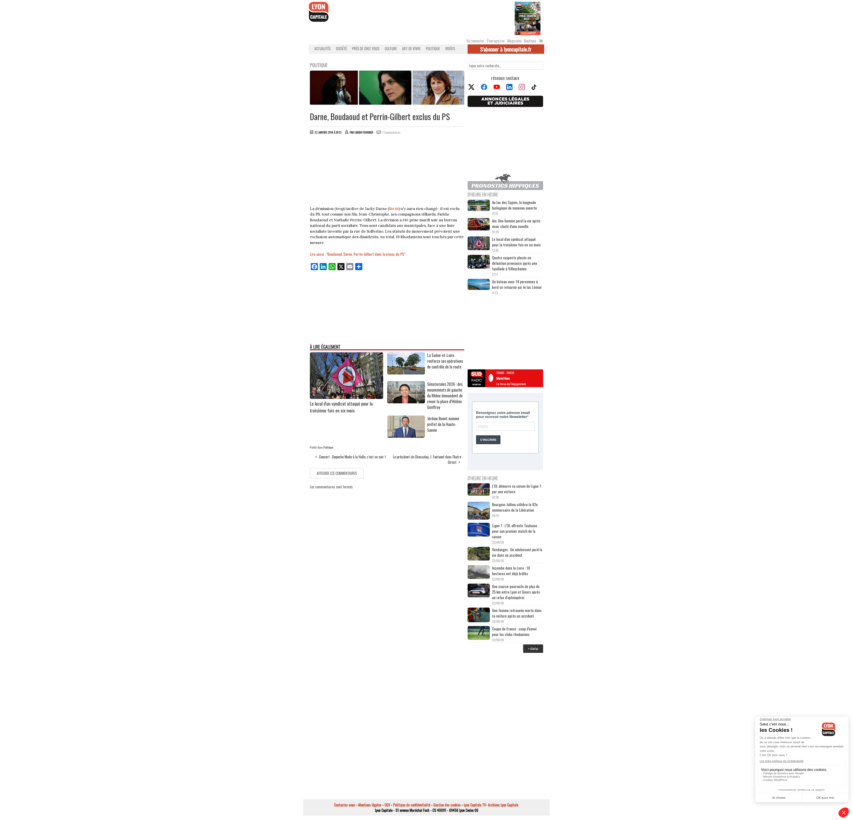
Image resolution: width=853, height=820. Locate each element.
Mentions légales (369, 805)
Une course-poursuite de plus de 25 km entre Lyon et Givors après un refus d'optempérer (516, 592)
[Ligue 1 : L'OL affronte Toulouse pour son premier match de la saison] (479, 530)
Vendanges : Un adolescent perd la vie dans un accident (517, 552)
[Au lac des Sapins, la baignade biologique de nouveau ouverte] (479, 206)
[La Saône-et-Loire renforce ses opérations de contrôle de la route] (406, 373)
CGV (387, 805)
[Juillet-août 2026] (527, 18)
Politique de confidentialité (411, 805)
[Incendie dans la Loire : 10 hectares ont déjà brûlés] (479, 572)
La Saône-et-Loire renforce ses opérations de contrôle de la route (445, 361)
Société (341, 48)
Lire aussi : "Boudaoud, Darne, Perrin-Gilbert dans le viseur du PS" (357, 254)
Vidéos (450, 48)
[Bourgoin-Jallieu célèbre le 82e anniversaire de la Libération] (479, 511)
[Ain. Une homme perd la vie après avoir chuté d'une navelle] (479, 225)
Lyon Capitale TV (475, 805)
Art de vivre (411, 48)
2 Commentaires (391, 132)
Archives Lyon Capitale (503, 805)
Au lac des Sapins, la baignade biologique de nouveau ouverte (514, 205)
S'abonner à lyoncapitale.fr (506, 49)
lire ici (394, 208)
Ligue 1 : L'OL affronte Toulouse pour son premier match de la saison (514, 531)
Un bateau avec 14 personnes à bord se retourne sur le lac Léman (517, 284)
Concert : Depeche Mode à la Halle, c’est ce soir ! (352, 457)
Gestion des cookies (447, 805)
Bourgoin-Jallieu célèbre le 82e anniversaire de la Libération (515, 507)
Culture (391, 48)
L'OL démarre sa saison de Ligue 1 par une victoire (516, 488)
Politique (433, 48)
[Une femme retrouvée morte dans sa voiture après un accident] (479, 616)
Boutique (530, 41)
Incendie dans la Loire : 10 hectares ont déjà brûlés (511, 570)
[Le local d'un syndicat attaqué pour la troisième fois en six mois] (346, 397)
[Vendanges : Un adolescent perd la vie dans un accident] (479, 554)
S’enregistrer (496, 41)
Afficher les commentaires (337, 473)
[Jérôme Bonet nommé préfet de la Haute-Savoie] (406, 436)
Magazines (514, 41)
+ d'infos (533, 648)
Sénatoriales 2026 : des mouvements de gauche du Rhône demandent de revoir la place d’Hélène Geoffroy (445, 395)
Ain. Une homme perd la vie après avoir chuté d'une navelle (516, 223)
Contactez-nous (344, 805)
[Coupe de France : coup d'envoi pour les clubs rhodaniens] (479, 633)
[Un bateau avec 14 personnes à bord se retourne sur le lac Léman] (479, 285)
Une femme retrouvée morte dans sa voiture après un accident (517, 613)
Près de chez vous (365, 48)
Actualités (322, 48)
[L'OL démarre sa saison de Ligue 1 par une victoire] (479, 490)
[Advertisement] (387, 171)
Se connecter (475, 41)
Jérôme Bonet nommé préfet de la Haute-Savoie (443, 424)
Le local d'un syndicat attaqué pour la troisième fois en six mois (341, 407)
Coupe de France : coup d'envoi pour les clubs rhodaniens (514, 631)
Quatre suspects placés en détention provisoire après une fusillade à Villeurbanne (514, 263)
